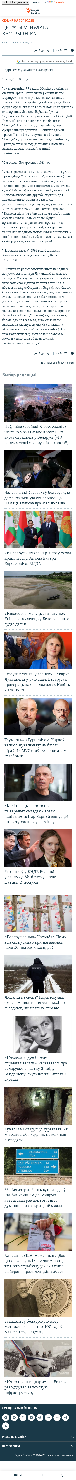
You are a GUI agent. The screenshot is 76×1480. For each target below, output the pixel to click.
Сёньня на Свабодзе (18, 20)
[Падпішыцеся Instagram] (57, 1417)
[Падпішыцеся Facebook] (14, 1417)
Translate (61, 2)
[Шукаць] (61, 1475)
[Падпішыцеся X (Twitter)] (22, 1417)
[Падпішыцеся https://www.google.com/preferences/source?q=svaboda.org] (5, 1417)
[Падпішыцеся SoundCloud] (48, 1417)
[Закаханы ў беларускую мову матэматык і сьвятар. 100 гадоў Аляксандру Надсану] (38, 1298)
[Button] (42, 50)
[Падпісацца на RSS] (5, 1425)
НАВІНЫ (17, 1475)
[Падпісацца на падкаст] (39, 1417)
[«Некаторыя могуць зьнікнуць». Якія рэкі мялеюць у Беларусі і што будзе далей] (38, 590)
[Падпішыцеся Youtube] (31, 1417)
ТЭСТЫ (39, 1475)
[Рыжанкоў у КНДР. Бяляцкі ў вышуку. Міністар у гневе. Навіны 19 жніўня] (38, 848)
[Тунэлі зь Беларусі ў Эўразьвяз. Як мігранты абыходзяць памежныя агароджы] (38, 1106)
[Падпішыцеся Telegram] (65, 1417)
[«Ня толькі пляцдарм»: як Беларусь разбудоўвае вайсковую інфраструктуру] (38, 1358)
